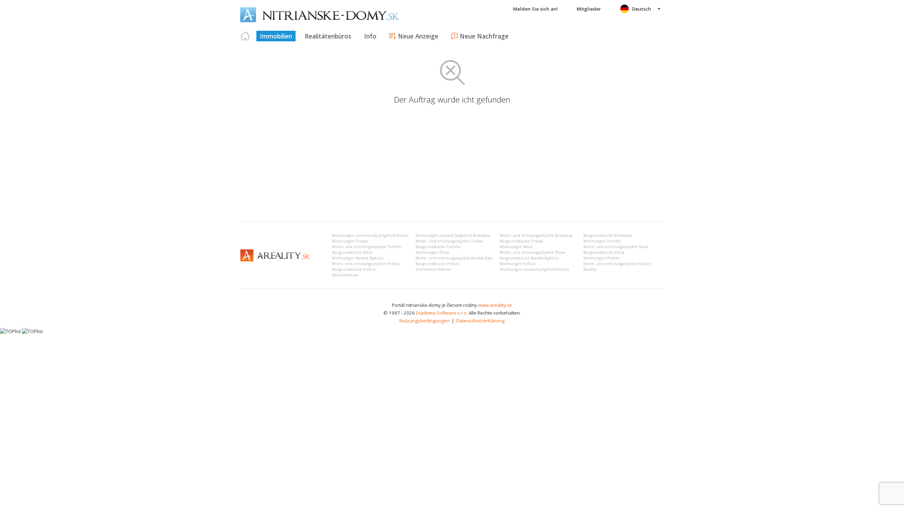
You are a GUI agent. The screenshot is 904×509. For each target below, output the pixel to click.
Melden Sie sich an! (535, 9)
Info (370, 36)
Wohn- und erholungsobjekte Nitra (615, 246)
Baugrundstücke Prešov (437, 263)
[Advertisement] (452, 163)
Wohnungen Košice (518, 263)
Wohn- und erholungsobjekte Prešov (366, 263)
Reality (589, 269)
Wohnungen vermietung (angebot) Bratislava (373, 235)
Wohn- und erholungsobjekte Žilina (532, 252)
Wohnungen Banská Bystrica (357, 258)
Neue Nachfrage (484, 36)
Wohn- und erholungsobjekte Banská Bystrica (457, 258)
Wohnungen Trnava (350, 241)
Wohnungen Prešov (601, 258)
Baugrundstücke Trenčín (438, 246)
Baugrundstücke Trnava (521, 241)
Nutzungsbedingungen (424, 320)
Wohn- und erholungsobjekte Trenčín (366, 246)
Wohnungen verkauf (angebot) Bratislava (453, 235)
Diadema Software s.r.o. (442, 313)
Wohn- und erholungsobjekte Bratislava (536, 235)
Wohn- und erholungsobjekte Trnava (449, 241)
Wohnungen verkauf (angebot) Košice (534, 269)
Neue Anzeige (418, 36)
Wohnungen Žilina (432, 252)
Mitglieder (589, 9)
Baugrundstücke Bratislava (607, 235)
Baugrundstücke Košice (353, 269)
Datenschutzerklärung (480, 320)
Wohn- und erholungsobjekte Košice (617, 263)
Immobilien (276, 36)
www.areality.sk (495, 305)
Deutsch (641, 9)
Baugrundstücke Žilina (603, 252)
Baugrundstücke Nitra (352, 252)
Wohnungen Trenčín (602, 241)
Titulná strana (245, 36)
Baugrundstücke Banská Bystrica (529, 258)
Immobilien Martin (433, 269)
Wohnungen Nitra (516, 246)
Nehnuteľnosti (345, 275)
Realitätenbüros (328, 36)
